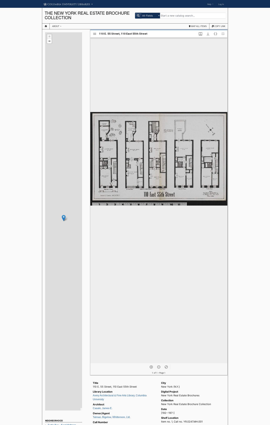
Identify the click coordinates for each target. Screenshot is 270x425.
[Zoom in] (151, 367)
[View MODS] (215, 34)
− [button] (49, 41)
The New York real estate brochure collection (87, 15)
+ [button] (49, 36)
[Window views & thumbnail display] (200, 34)
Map (198, 26)
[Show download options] (208, 34)
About (56, 26)
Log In (221, 4)
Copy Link (219, 26)
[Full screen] (223, 34)
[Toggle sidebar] (94, 34)
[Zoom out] (158, 367)
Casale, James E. (102, 408)
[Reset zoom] (166, 367)
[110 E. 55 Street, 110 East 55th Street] (64, 218)
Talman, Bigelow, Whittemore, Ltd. (111, 417)
